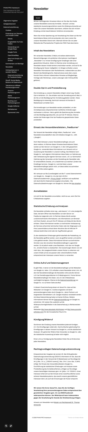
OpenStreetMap (13, 55)
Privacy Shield (55, 178)
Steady (10, 39)
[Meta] (11, 426)
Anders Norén (79, 417)
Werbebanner (12, 109)
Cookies (8, 30)
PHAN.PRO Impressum (11, 8)
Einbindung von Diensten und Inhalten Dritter (14, 34)
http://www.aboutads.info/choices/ (52, 309)
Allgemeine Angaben (10, 21)
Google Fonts (12, 52)
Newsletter (9, 67)
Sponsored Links (13, 112)
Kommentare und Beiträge (15, 64)
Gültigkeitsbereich (9, 24)
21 (59, 393)
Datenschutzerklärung (10, 27)
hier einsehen (76, 183)
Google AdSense (13, 106)
